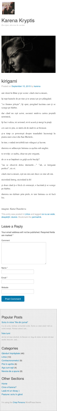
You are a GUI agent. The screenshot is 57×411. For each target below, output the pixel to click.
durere (14, 216)
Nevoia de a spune (10, 371)
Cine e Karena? (9, 387)
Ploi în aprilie (8, 364)
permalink (36, 216)
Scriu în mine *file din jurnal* (15, 322)
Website (4, 287)
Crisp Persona (19, 402)
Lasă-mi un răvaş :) (10, 390)
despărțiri (5, 216)
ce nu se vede (48, 214)
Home (4, 383)
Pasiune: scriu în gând (12, 394)
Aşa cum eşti (8, 367)
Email (4, 277)
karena (37, 86)
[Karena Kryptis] (8, 13)
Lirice (27, 214)
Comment (5, 240)
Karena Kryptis (18, 20)
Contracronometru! (10, 360)
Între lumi (6, 333)
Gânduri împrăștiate (11, 353)
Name (4, 267)
